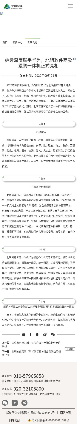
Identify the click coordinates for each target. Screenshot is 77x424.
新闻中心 (17, 42)
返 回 (71, 349)
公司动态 (32, 42)
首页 (5, 42)
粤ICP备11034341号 (43, 412)
